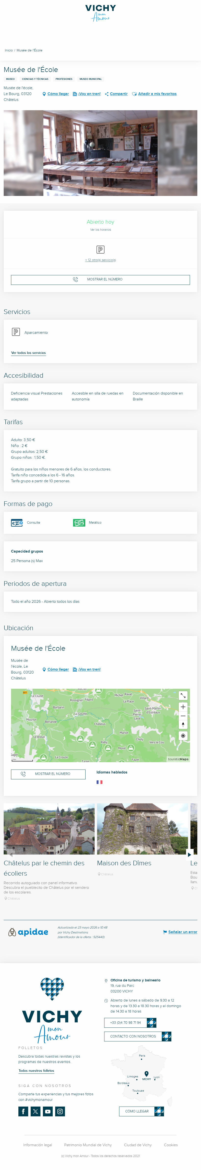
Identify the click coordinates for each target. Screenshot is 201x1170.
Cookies (171, 1145)
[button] (134, 94)
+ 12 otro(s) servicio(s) (100, 260)
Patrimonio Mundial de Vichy (88, 1145)
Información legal (37, 1145)
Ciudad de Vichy (138, 1145)
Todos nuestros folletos (36, 1071)
